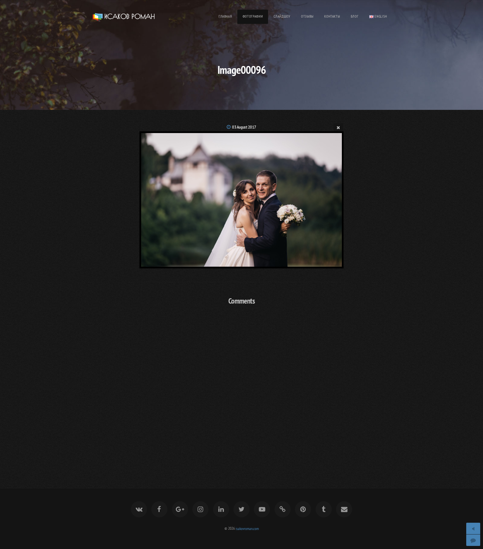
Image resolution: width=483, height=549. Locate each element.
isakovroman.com (247, 528)
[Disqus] (241, 383)
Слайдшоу (282, 16)
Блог (355, 16)
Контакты (332, 16)
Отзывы (307, 16)
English (380, 16)
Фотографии (253, 16)
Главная (225, 16)
